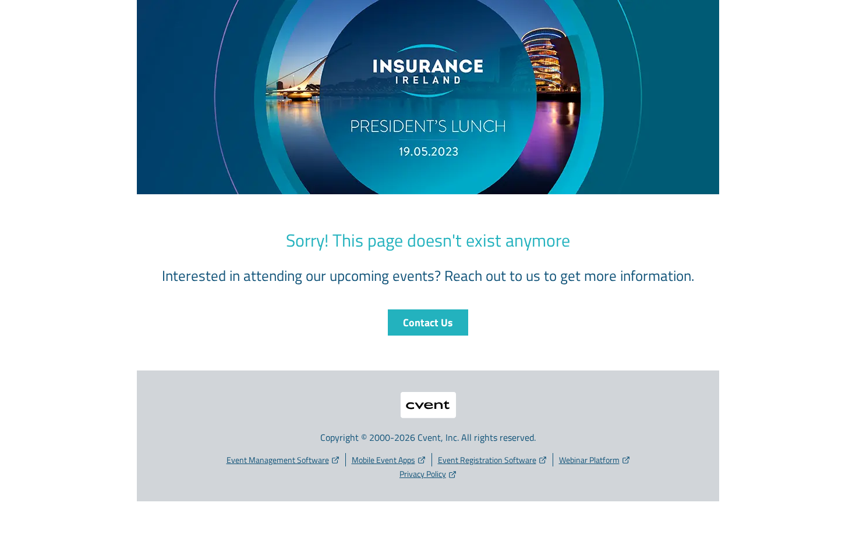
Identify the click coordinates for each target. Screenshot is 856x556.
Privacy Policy (422, 474)
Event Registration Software (487, 460)
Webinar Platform (589, 460)
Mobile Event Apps (383, 460)
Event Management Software (278, 460)
